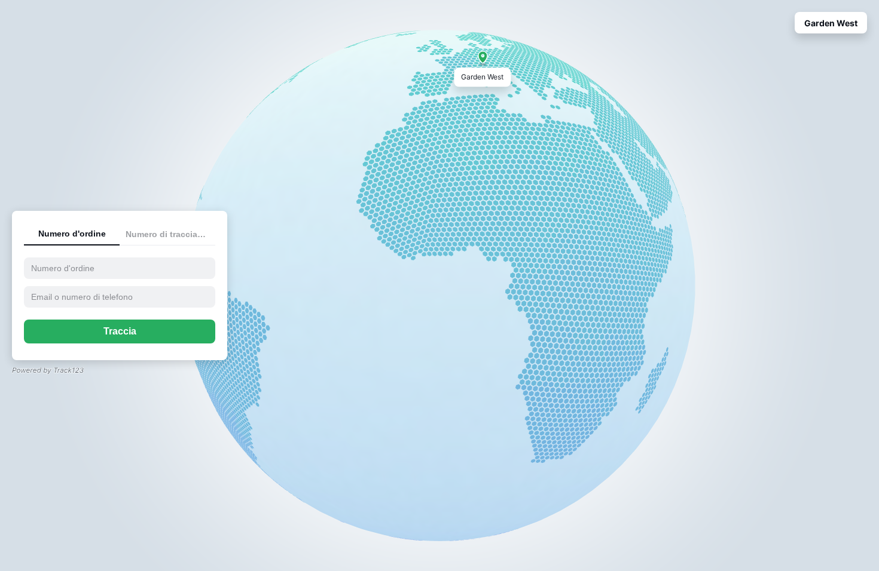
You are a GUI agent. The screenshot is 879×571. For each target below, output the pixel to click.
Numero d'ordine (72, 233)
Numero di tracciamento (170, 234)
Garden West (830, 23)
